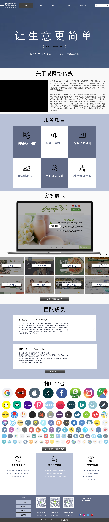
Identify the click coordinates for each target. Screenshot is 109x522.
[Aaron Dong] (51, 338)
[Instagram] (84, 515)
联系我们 (23, 515)
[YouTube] (92, 515)
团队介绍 (23, 510)
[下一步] (87, 226)
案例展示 (23, 506)
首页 (23, 498)
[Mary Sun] (53, 338)
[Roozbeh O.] (61, 338)
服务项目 (23, 502)
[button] (11, 265)
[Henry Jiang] (55, 338)
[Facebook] (80, 515)
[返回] (22, 226)
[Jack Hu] (47, 338)
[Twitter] (88, 515)
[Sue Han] (49, 338)
